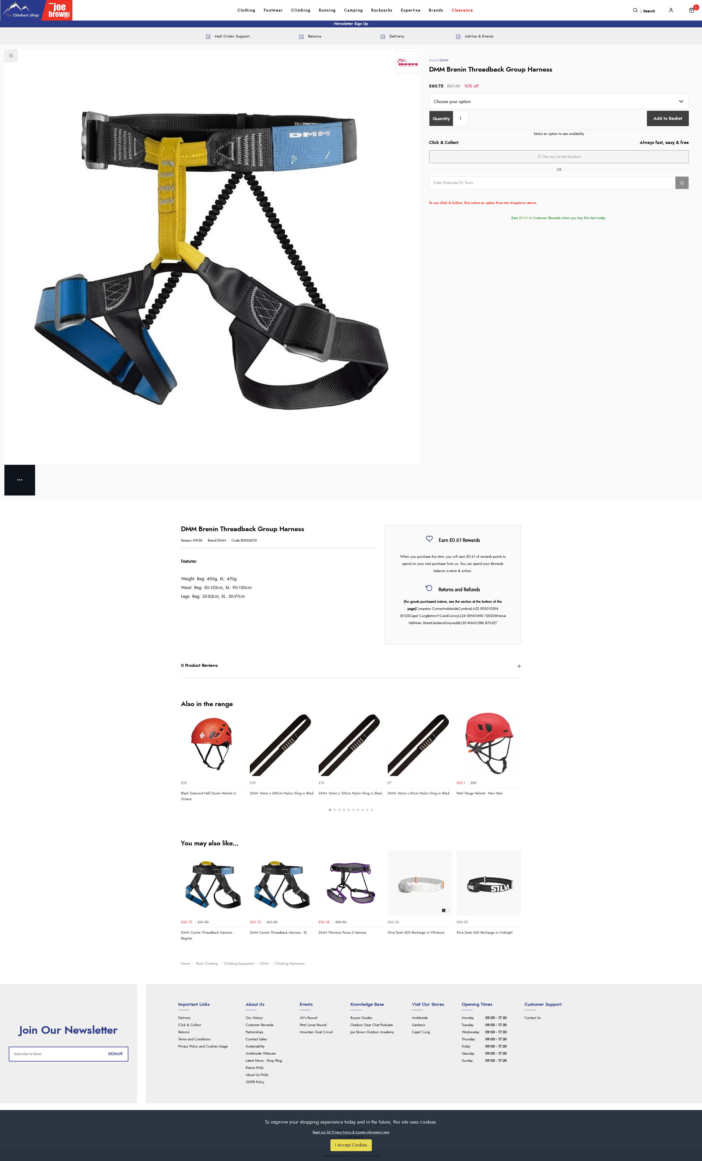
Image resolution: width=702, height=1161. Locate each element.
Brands (436, 10)
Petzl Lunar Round (313, 1025)
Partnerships (254, 1032)
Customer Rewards (259, 1025)
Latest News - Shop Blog (264, 1061)
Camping (353, 10)
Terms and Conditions (194, 1039)
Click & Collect (189, 1025)
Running (327, 10)
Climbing (301, 10)
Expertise (411, 10)
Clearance (462, 10)
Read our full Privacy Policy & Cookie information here (351, 1132)
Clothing (246, 10)
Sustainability (255, 1046)
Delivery (184, 1018)
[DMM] (407, 62)
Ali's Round (308, 1018)
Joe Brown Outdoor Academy (372, 1032)
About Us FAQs (257, 1075)
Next (516, 765)
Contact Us (532, 1018)
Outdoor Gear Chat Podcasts (371, 1025)
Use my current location (561, 157)
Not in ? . (464, 195)
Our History (254, 1018)
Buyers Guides (361, 1018)
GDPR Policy (255, 1082)
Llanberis (418, 1025)
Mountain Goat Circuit (316, 1032)
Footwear (273, 10)
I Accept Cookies (351, 1145)
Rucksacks (382, 10)
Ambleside (420, 1018)
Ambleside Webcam (261, 1053)
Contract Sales (256, 1039)
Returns (183, 1032)
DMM (444, 60)
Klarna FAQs (255, 1068)
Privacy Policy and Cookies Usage (203, 1046)
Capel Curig (421, 1032)
